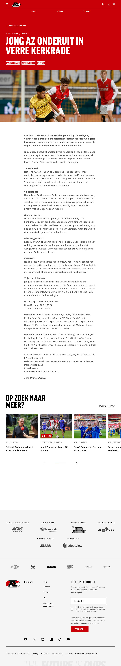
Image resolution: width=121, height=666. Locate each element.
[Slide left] (45, 463)
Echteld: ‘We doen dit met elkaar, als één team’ (19, 449)
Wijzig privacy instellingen (48, 604)
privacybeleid (79, 620)
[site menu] (7, 4)
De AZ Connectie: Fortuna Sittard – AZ (87, 449)
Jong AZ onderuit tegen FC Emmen (54, 449)
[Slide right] (76, 463)
